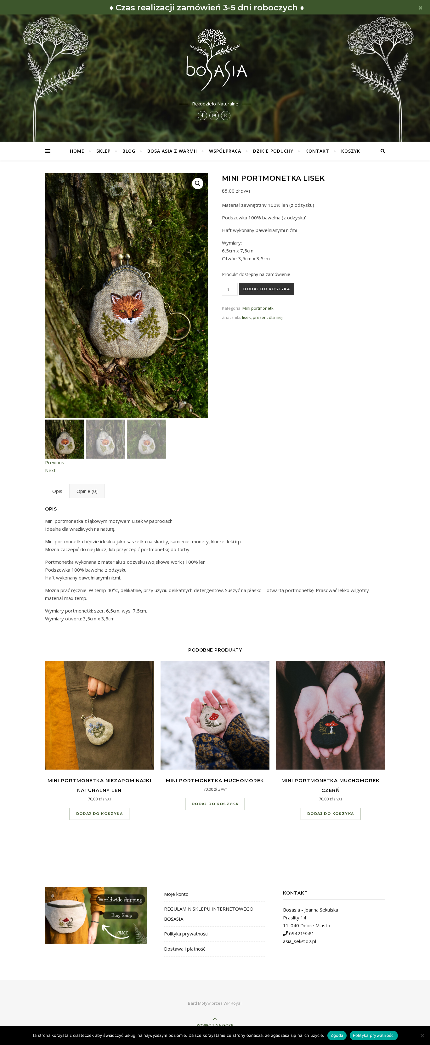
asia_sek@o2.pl (299, 941)
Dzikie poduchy (273, 151)
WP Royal (232, 1003)
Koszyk (350, 151)
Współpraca (225, 151)
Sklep (103, 151)
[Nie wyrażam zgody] (422, 1035)
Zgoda (337, 1035)
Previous (54, 462)
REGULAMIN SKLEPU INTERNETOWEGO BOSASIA (208, 914)
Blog (128, 151)
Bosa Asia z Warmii (172, 151)
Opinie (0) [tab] (87, 491)
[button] (197, 183)
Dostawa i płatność (184, 949)
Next (50, 470)
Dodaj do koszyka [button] (99, 813)
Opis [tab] (57, 491)
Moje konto (176, 894)
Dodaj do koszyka (266, 289)
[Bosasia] (215, 58)
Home (77, 151)
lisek (246, 317)
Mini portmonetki (258, 308)
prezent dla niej (268, 317)
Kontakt (317, 151)
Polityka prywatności (186, 933)
